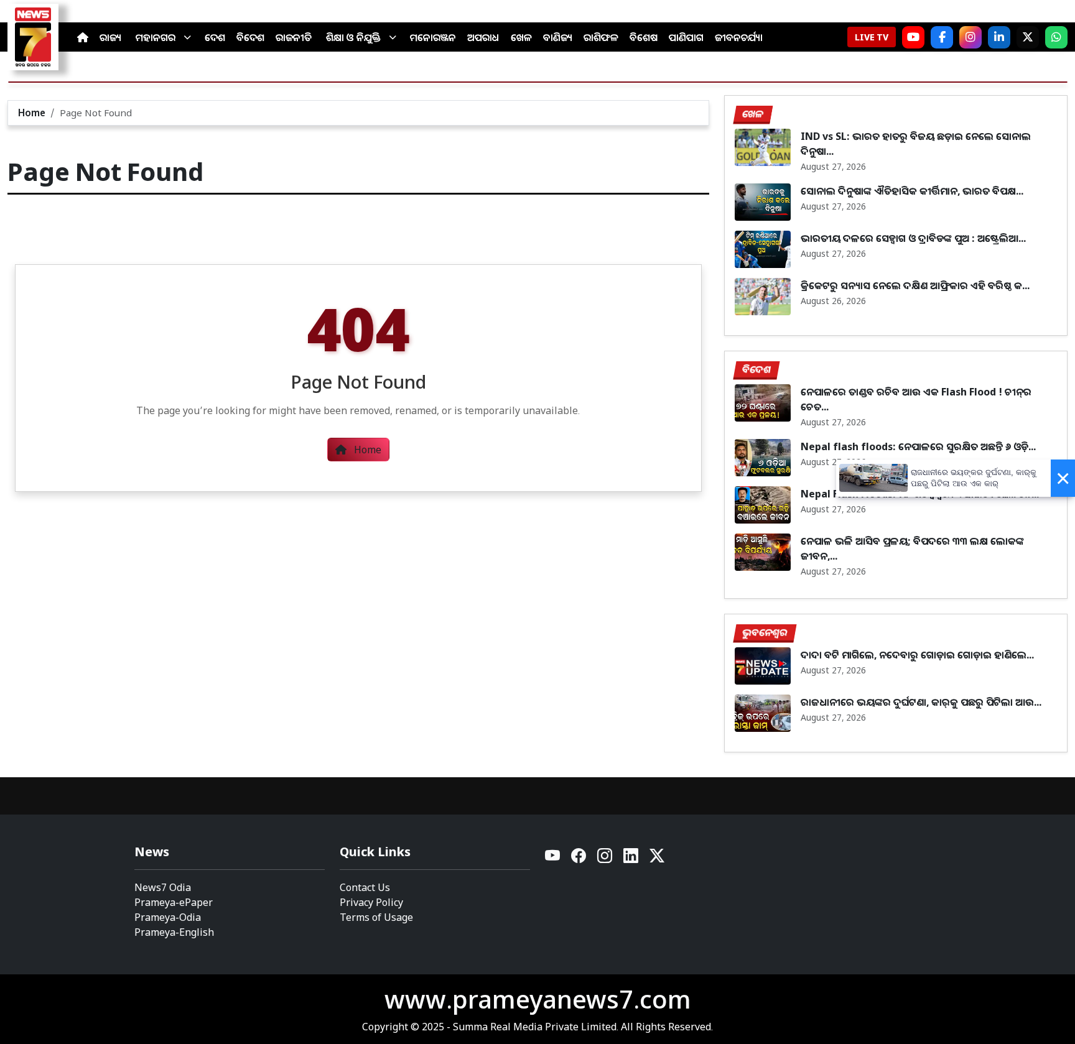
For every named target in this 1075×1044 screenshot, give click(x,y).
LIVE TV (871, 37)
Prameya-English (174, 932)
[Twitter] (656, 859)
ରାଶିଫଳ (601, 37)
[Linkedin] (631, 859)
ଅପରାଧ (483, 37)
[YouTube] (553, 859)
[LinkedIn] (999, 37)
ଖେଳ (521, 37)
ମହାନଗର (155, 37)
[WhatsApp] (1056, 37)
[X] (1028, 37)
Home (31, 112)
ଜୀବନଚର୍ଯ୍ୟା (739, 37)
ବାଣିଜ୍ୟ (557, 37)
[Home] (82, 37)
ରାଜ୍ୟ (110, 37)
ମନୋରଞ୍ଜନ (433, 37)
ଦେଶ (215, 37)
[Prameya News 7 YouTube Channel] (913, 37)
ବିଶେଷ (644, 37)
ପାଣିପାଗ (686, 37)
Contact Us (365, 887)
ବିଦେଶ (250, 37)
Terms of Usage (376, 917)
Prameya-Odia (167, 917)
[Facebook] (942, 37)
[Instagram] (970, 37)
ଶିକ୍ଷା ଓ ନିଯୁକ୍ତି (353, 37)
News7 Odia (162, 887)
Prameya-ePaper (173, 902)
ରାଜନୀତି (294, 37)
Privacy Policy (371, 902)
